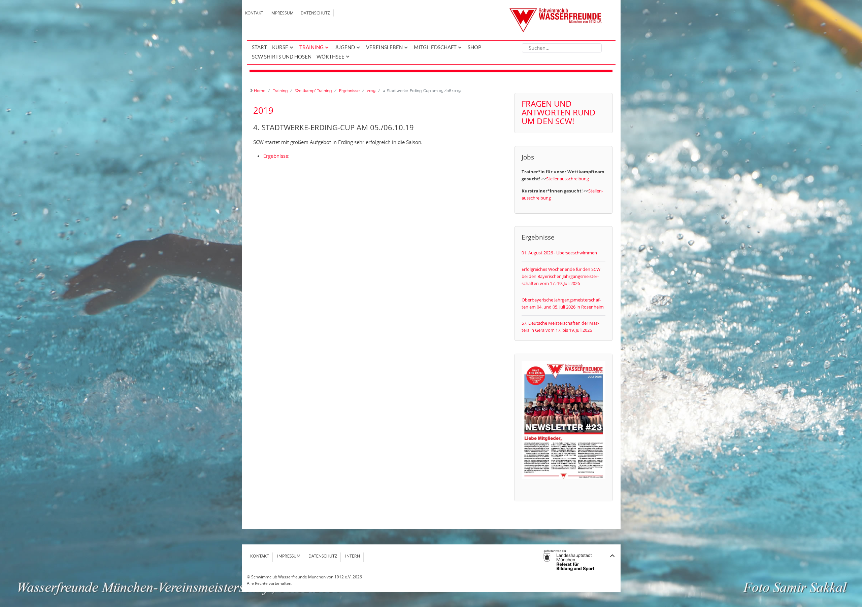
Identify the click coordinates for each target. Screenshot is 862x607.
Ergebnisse (275, 155)
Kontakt (254, 13)
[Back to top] (612, 556)
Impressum (282, 13)
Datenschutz (315, 13)
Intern (352, 556)
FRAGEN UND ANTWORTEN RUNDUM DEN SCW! (559, 112)
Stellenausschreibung (567, 179)
